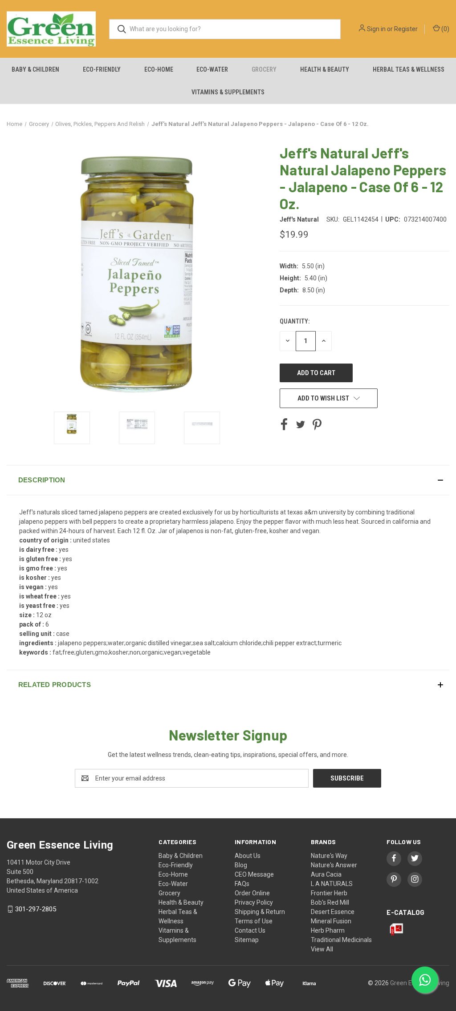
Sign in (376, 28)
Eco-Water (212, 69)
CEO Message (254, 874)
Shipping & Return (260, 911)
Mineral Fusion (331, 921)
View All (322, 949)
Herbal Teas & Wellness (408, 69)
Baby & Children (35, 69)
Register (406, 28)
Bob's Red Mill (330, 902)
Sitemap (247, 939)
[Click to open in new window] (72, 428)
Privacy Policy (254, 902)
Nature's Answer (334, 865)
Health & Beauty (324, 69)
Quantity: (294, 321)
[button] (228, 480)
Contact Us (250, 930)
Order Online (252, 893)
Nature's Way (329, 855)
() (444, 28)
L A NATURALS (332, 883)
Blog (241, 865)
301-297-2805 (35, 909)
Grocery (264, 69)
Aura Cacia (326, 874)
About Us (248, 855)
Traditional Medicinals (341, 939)
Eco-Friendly (102, 69)
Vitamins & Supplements (228, 92)
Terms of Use (254, 921)
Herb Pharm (328, 930)
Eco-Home (158, 69)
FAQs (242, 883)
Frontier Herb (329, 893)
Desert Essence (332, 911)
